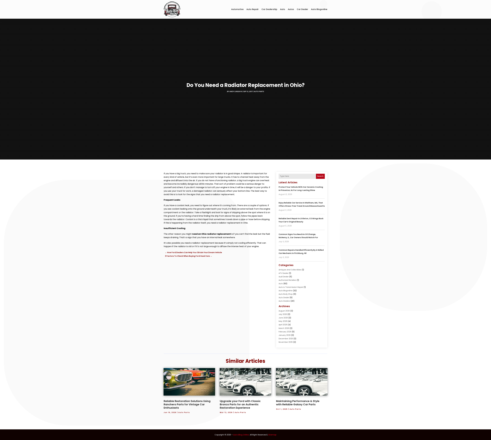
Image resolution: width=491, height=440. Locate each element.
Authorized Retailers (287, 280)
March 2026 (284, 328)
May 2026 (283, 321)
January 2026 (285, 335)
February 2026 (285, 331)
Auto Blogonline (319, 9)
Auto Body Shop (286, 294)
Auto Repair (252, 9)
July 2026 (283, 314)
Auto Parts (259, 91)
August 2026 (284, 311)
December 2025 (286, 338)
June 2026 (283, 317)
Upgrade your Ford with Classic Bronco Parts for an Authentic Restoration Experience (240, 404)
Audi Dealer (284, 276)
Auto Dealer (284, 297)
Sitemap (272, 434)
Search (320, 176)
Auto (282, 9)
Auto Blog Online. (241, 434)
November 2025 (286, 342)
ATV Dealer (283, 273)
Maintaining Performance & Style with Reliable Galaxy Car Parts (297, 402)
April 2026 (283, 324)
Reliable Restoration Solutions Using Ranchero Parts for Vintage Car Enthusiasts (187, 404)
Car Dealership (269, 9)
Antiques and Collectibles (290, 269)
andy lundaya (235, 91)
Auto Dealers (284, 301)
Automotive (237, 9)
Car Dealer (302, 9)
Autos (291, 9)
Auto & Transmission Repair (291, 287)
